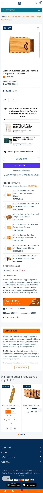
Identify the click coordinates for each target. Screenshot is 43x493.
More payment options (21, 170)
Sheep (15, 420)
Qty (4, 100)
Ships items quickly (12, 317)
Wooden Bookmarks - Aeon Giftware (15, 405)
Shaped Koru (7, 420)
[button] (18, 434)
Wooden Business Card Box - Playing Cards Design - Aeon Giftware (24, 193)
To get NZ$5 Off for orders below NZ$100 (20, 313)
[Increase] (17, 100)
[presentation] (3, 410)
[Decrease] (10, 100)
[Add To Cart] (7, 428)
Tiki (11, 424)
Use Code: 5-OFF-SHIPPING (16, 309)
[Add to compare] (15, 428)
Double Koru (10, 416)
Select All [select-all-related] (32, 186)
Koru (14, 412)
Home (3, 17)
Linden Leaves (22, 145)
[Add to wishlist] (11, 428)
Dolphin (8, 412)
